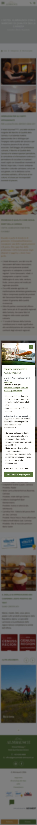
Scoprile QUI (8, 382)
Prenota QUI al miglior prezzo (18, 474)
